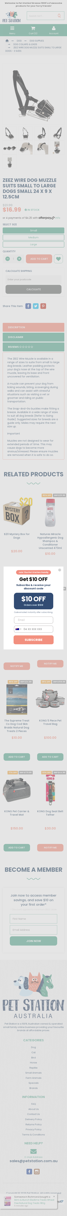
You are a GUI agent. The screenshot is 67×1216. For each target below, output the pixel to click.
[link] (29, 1171)
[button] (58, 258)
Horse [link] (33, 1062)
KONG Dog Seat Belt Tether (50, 813)
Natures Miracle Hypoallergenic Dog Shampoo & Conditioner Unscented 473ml (50, 541)
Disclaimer (15, 337)
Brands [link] (33, 1088)
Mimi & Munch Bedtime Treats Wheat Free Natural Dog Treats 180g (34, 1201)
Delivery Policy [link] (33, 1119)
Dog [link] (33, 1047)
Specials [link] (34, 1083)
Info (57, 218)
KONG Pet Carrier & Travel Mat (16, 813)
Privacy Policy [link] (33, 1129)
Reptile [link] (33, 1067)
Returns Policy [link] (34, 1124)
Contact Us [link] (33, 1114)
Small (33, 230)
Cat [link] (33, 1052)
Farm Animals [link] (33, 1078)
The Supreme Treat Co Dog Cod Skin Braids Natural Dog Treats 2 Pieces (16, 726)
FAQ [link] (33, 1104)
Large (33, 244)
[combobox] (18, 629)
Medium (33, 237)
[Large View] (10, 134)
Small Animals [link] (33, 1072)
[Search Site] (59, 16)
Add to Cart (39, 259)
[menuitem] (28, 306)
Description (16, 327)
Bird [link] (33, 1057)
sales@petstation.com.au (34, 1160)
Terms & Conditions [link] (33, 1134)
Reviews (13, 347)
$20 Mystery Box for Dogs (17, 535)
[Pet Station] (12, 15)
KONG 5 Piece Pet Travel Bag (50, 722)
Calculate (33, 289)
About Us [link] (33, 1109)
